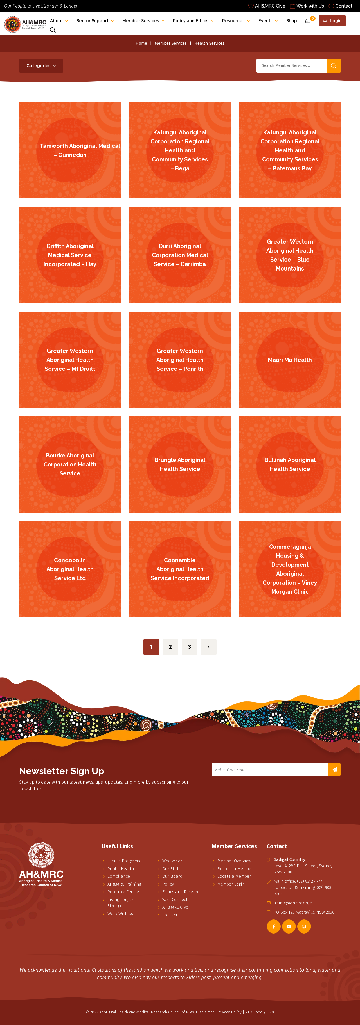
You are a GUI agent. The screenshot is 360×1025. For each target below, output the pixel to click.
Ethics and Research (182, 891)
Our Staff (171, 868)
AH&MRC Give (270, 6)
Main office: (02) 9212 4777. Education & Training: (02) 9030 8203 (304, 887)
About (56, 20)
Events (265, 20)
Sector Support (92, 20)
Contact (344, 6)
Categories (38, 65)
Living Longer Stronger (120, 903)
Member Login (231, 884)
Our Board (172, 876)
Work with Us (310, 6)
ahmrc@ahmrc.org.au (294, 902)
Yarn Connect (175, 899)
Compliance (118, 876)
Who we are (173, 860)
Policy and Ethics (190, 20)
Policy (168, 884)
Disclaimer (205, 1012)
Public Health (120, 868)
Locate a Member (234, 876)
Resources (233, 20)
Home (141, 43)
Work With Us (120, 913)
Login (336, 20)
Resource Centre (123, 891)
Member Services (140, 20)
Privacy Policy (230, 1012)
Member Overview (234, 860)
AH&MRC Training (124, 884)
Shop (291, 20)
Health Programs (123, 860)
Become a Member (235, 868)
